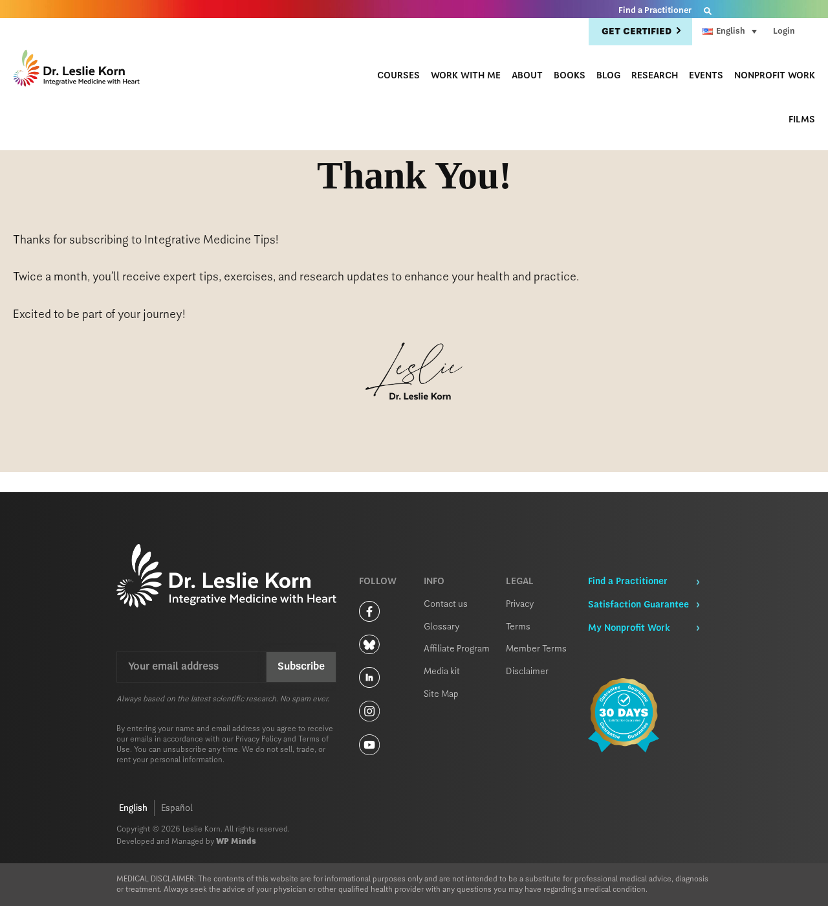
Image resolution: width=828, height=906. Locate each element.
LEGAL (520, 581)
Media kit (442, 671)
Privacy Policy (258, 739)
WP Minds (236, 842)
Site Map (441, 694)
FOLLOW (378, 581)
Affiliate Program (457, 648)
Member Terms (536, 648)
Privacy (520, 604)
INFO (434, 581)
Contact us (446, 604)
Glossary (442, 626)
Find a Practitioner (655, 10)
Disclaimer (527, 671)
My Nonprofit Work (629, 628)
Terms (518, 626)
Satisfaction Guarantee (638, 604)
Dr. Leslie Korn (77, 70)
